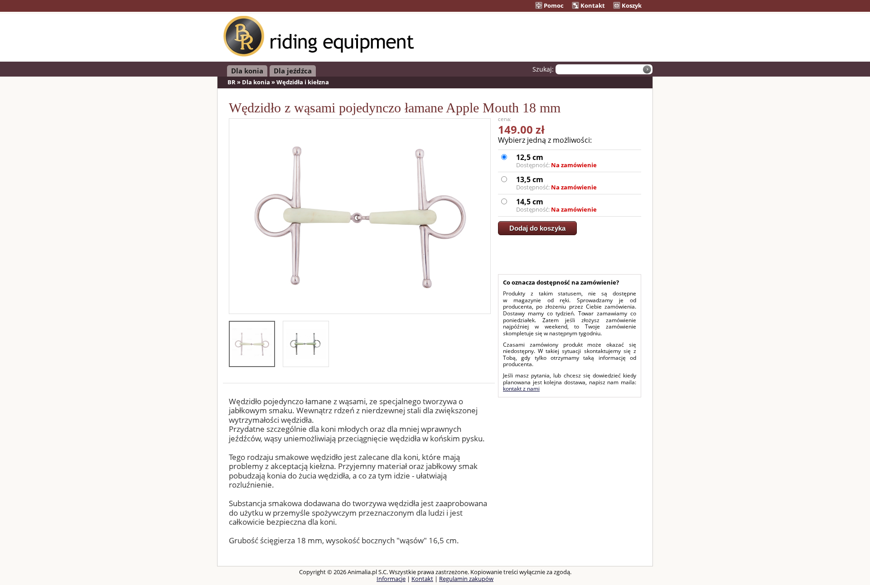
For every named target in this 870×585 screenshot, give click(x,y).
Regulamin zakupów (466, 579)
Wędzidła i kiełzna (302, 82)
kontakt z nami (521, 388)
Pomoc (553, 5)
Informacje (391, 579)
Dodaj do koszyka (537, 228)
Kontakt (592, 5)
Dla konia (247, 70)
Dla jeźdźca (293, 70)
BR (231, 82)
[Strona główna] (319, 55)
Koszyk (631, 5)
